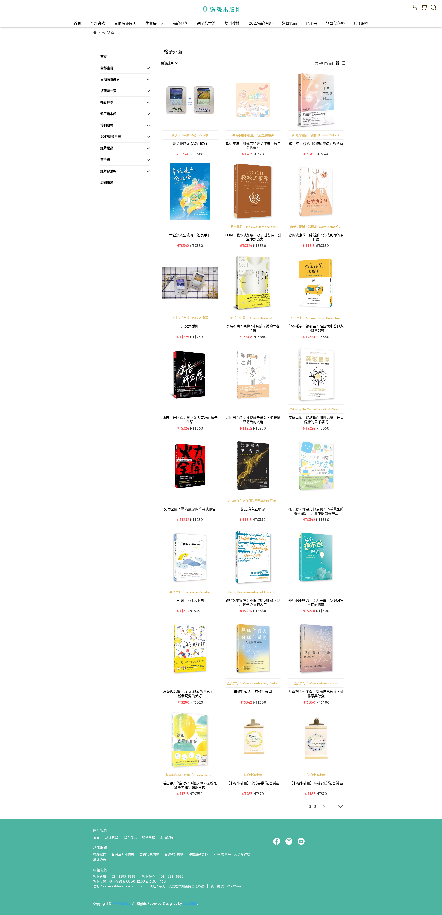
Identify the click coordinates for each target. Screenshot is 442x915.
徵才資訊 (130, 837)
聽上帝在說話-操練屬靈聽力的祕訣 (316, 143)
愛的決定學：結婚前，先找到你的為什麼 (316, 237)
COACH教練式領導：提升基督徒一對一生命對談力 (253, 237)
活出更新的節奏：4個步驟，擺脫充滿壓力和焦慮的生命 (190, 785)
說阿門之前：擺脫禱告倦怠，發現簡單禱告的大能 (253, 419)
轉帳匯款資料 (198, 854)
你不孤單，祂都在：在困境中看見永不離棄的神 (316, 328)
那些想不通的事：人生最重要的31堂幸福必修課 (316, 602)
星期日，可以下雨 (190, 600)
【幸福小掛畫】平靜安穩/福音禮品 (316, 783)
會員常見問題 (149, 854)
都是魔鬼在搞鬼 (253, 509)
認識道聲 (111, 837)
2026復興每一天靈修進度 (231, 854)
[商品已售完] (259, 100)
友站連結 (166, 837)
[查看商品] (183, 100)
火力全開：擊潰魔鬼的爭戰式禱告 (190, 509)
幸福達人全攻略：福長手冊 (190, 235)
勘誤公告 (99, 859)
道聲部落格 (335, 23)
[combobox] (169, 63)
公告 (96, 837)
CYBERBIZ (190, 903)
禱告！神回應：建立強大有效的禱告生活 (190, 419)
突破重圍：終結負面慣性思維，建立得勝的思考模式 (316, 419)
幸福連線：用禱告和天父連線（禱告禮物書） (253, 145)
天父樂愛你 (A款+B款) (189, 143)
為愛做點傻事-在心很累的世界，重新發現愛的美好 (190, 694)
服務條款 (148, 837)
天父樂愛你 (189, 326)
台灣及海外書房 (123, 854)
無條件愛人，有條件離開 (253, 692)
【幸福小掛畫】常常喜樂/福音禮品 (253, 783)
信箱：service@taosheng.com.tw (118, 886)
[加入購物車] (196, 100)
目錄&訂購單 (174, 854)
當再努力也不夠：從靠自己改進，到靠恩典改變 (316, 694)
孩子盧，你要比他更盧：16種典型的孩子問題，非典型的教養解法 (316, 511)
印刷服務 (361, 23)
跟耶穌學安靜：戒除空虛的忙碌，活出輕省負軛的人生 (253, 602)
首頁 (77, 23)
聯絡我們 (99, 854)
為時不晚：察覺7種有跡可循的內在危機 (253, 328)
